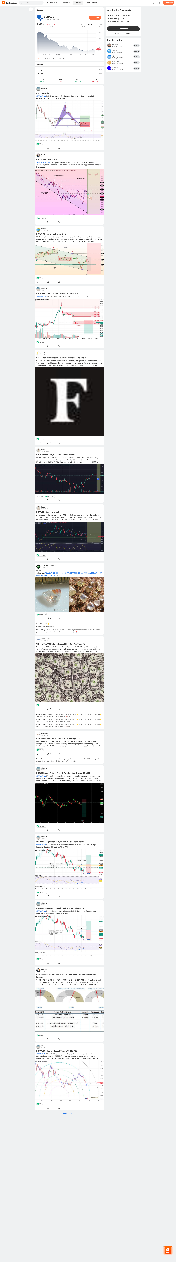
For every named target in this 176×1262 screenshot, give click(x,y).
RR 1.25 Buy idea (43, 93)
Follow (136, 45)
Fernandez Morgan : (43, 759)
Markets (78, 3)
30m (46, 58)
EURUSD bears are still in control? (51, 234)
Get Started (168, 3)
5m (38, 58)
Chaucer (44, 88)
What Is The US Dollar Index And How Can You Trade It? (60, 644)
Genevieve (44, 229)
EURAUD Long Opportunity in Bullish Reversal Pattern (60, 908)
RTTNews (44, 733)
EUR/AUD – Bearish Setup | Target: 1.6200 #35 (56, 1051)
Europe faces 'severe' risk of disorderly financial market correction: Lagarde (66, 976)
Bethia (43, 154)
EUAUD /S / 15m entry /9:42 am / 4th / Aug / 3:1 (57, 293)
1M (63, 58)
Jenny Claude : (41, 714)
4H (53, 58)
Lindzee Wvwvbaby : (43, 627)
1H (50, 58)
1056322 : (40, 624)
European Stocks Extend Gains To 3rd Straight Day (58, 738)
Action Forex (45, 639)
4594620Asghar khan (48, 566)
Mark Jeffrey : (41, 630)
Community (52, 3)
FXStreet (44, 969)
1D (57, 58)
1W (60, 58)
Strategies (66, 3)
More (58, 575)
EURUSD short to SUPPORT (48, 160)
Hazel (43, 449)
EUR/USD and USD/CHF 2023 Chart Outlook (55, 455)
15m (42, 58)
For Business (91, 3)
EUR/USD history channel (47, 512)
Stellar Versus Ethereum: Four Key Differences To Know (61, 358)
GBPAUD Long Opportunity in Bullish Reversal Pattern (60, 842)
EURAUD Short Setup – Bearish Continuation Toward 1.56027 (63, 773)
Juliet (43, 352)
